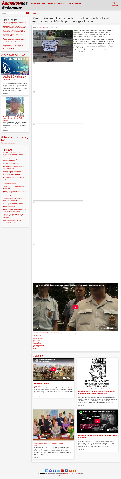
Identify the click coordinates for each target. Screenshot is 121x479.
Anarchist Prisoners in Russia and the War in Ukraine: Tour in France (14, 192)
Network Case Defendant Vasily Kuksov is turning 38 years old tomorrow (13, 199)
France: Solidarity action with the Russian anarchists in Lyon (13, 34)
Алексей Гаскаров (38, 338)
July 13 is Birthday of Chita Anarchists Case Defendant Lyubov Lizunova (14, 182)
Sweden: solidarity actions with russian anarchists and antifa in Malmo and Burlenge (14, 30)
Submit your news (38, 3)
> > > (15, 225)
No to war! (51, 3)
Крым (34, 337)
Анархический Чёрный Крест (46, 332)
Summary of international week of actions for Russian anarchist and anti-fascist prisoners (14, 27)
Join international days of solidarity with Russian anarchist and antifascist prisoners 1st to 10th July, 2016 (14, 47)
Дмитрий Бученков (38, 347)
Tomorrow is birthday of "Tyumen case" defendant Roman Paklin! (13, 117)
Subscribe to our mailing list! (14, 138)
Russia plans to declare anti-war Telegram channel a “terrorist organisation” (97, 436)
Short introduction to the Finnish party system (48, 443)
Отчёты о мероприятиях (54, 333)
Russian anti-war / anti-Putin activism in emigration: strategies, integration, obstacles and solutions (14, 215)
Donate (78, 3)
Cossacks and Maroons (41, 383)
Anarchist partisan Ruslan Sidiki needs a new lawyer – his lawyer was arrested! (14, 210)
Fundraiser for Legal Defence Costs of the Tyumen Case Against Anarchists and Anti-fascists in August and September (14, 172)
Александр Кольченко (39, 345)
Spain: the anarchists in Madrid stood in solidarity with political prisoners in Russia (13, 38)
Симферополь (37, 335)
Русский (35, 348)
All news (7, 149)
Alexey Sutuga (36, 340)
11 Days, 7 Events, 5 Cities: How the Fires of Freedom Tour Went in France (14, 187)
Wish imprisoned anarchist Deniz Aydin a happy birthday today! (13, 178)
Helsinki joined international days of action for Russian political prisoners (14, 23)
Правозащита (65, 333)
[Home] (15, 5)
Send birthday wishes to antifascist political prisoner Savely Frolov (14, 167)
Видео (45, 333)
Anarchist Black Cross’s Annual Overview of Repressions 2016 (14, 42)
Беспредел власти (38, 333)
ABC (70, 3)
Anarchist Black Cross (13, 54)
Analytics (61, 3)
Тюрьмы (77, 333)
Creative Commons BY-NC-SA (71, 473)
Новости (35, 332)
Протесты (71, 333)
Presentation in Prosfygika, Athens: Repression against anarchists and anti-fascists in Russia (14, 77)
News (34, 13)
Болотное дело (37, 342)
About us (60, 475)
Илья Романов (37, 343)
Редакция (42, 27)
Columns (38, 355)
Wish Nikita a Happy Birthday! (10, 163)
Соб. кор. (56, 332)
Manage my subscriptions (8, 143)
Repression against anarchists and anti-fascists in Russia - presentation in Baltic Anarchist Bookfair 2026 (96, 392)
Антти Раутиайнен (39, 386)
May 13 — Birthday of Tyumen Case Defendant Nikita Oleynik (12, 221)
